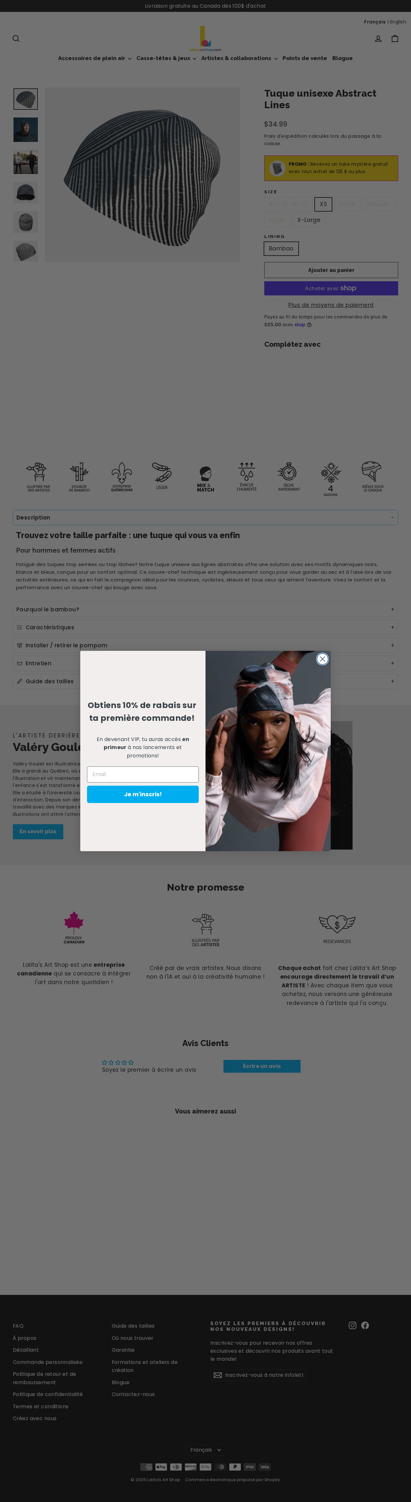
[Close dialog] (322, 659)
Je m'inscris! (143, 794)
